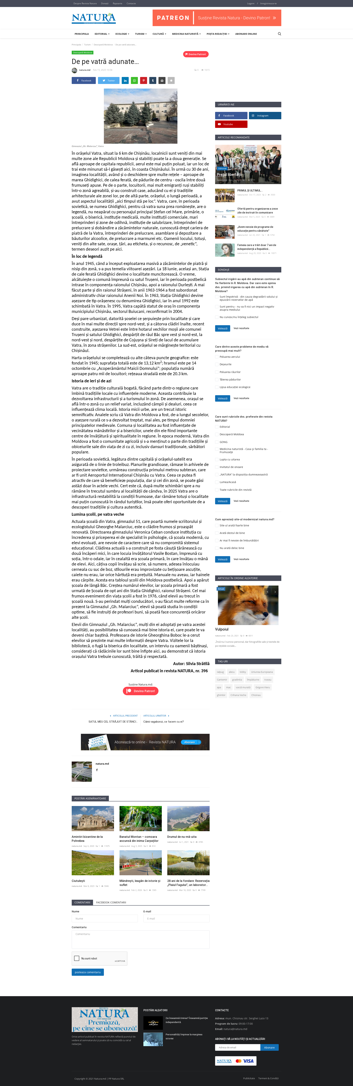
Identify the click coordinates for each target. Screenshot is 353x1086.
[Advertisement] (248, 76)
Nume (75, 911)
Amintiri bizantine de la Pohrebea (87, 839)
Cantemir (222, 679)
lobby (243, 672)
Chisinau (256, 695)
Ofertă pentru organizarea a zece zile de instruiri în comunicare (257, 210)
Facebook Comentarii (111, 902)
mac (228, 687)
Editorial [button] (101, 33)
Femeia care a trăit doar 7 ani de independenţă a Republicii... (256, 247)
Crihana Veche (238, 695)
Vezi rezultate (241, 328)
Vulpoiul (222, 629)
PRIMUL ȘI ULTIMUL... (250, 190)
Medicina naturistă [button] (185, 33)
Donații (104, 3)
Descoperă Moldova (103, 44)
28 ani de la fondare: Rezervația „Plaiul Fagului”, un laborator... (188, 883)
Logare (250, 3)
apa (219, 687)
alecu (232, 672)
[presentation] (267, 591)
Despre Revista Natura (85, 3)
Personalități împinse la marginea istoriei (184, 1036)
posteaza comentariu (88, 972)
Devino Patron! (197, 54)
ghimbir (221, 695)
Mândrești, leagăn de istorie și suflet (140, 883)
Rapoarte (117, 3)
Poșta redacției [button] (217, 33)
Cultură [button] (158, 33)
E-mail (147, 911)
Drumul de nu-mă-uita (182, 837)
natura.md (84, 69)
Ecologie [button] (121, 33)
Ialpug (220, 672)
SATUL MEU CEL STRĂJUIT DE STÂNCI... (113, 721)
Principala (82, 33)
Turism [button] (140, 33)
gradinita (237, 679)
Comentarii (82, 902)
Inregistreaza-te (268, 3)
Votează (222, 328)
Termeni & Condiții (268, 1078)
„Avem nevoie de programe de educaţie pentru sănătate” (255, 228)
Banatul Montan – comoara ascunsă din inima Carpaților (139, 839)
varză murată (243, 687)
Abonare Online (246, 33)
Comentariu (79, 927)
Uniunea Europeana (262, 672)
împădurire (253, 679)
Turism (87, 44)
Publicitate (249, 1078)
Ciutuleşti (78, 881)
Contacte (131, 3)
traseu (267, 679)
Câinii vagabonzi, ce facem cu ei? (163, 721)
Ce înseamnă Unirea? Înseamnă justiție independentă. (187, 1020)
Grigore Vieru (263, 687)
